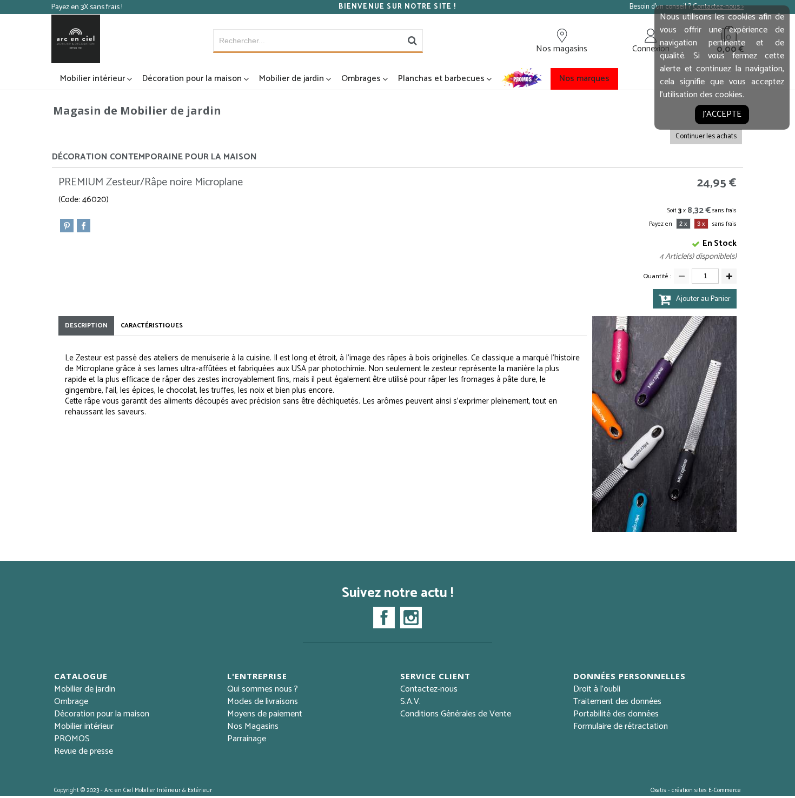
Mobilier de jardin (291, 78)
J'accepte (722, 114)
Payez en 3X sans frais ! (86, 7)
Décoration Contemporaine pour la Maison (154, 157)
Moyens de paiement (264, 714)
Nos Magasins (253, 726)
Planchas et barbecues (441, 78)
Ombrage (71, 701)
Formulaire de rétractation (620, 726)
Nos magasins (561, 49)
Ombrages (361, 78)
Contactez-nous (429, 689)
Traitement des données (617, 701)
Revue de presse (83, 751)
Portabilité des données (616, 714)
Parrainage (246, 739)
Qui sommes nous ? (262, 689)
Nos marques (584, 78)
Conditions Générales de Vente (455, 714)
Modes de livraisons (262, 701)
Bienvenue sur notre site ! (397, 7)
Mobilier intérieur (92, 78)
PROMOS (72, 739)
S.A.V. (410, 701)
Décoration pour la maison (192, 78)
